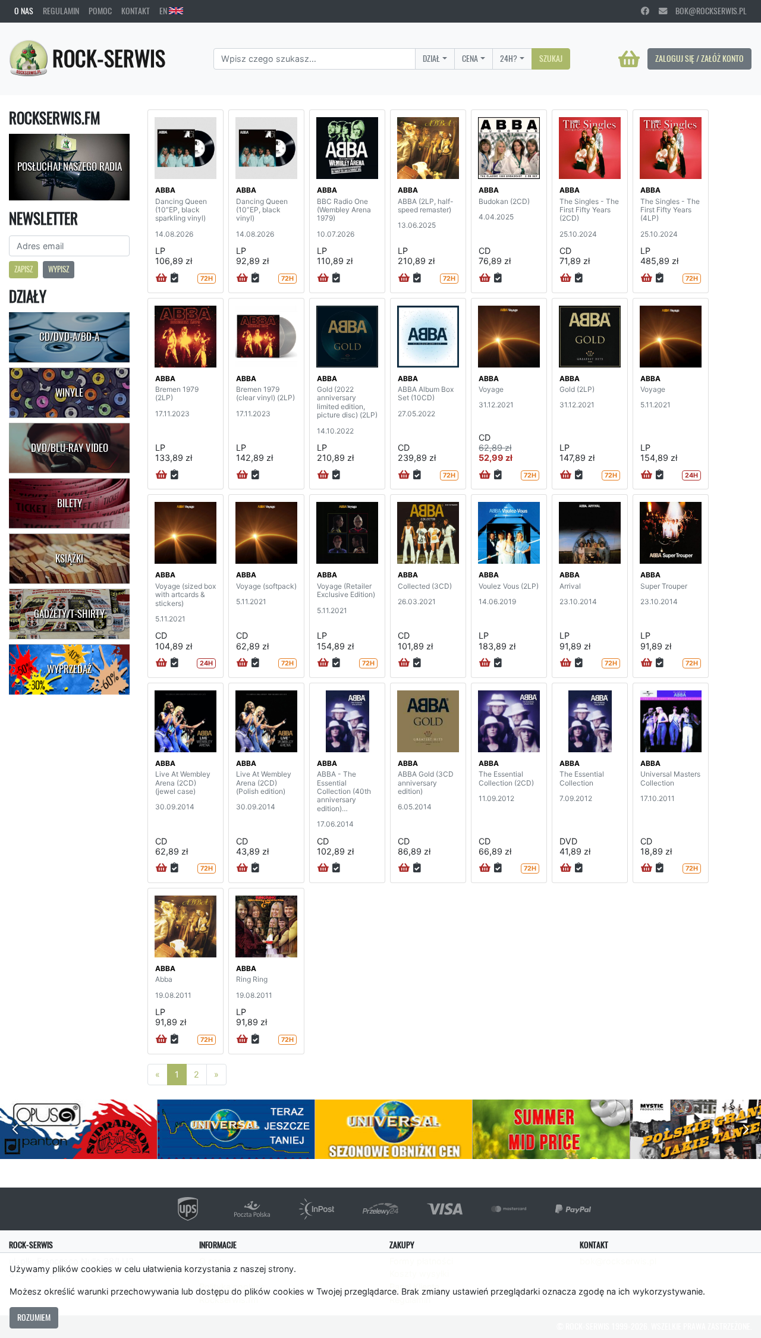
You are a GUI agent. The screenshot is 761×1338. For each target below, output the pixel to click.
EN (164, 11)
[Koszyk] (629, 59)
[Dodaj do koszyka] (161, 278)
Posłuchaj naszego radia (69, 166)
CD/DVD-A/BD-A (69, 336)
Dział (431, 58)
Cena (470, 58)
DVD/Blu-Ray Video (69, 448)
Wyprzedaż (69, 669)
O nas (23, 11)
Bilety (69, 503)
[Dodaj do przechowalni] (174, 278)
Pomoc (100, 11)
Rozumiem (34, 1317)
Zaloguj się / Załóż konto (699, 58)
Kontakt (135, 11)
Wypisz (58, 269)
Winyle (69, 392)
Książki (69, 558)
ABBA (165, 190)
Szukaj (550, 58)
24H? (508, 58)
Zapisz (23, 269)
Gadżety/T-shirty (69, 614)
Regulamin (61, 11)
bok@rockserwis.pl (707, 11)
